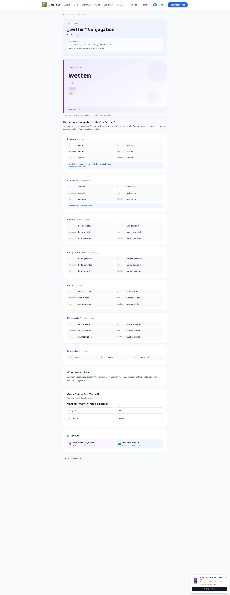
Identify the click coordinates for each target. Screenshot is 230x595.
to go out (73, 410)
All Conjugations (74, 458)
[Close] (226, 577)
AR (162, 5)
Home (65, 14)
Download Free (178, 4)
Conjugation (75, 14)
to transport (74, 418)
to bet (120, 410)
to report (122, 418)
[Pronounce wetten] (118, 29)
